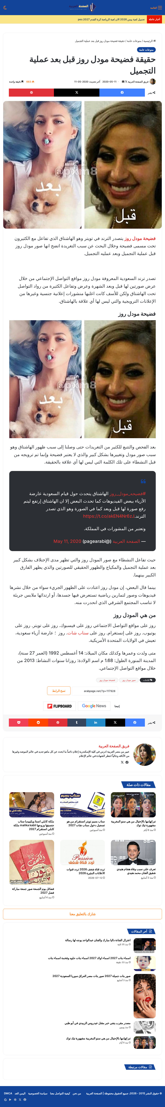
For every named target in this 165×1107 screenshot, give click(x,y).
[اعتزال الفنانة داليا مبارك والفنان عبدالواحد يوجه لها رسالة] (145, 945)
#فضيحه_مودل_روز (128, 493)
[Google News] (94, 706)
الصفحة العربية (126, 541)
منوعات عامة (134, 40)
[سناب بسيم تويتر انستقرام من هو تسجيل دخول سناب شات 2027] (82, 805)
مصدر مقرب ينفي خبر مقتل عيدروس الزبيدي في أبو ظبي (98, 1023)
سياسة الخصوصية (37, 1093)
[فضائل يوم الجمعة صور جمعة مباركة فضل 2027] (31, 862)
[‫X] (122, 762)
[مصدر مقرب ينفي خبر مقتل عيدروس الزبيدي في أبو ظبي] (145, 1027)
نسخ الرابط (58, 690)
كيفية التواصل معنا (60, 1093)
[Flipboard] (59, 706)
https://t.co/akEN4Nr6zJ (108, 516)
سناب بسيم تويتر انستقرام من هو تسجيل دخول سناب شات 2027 (86, 823)
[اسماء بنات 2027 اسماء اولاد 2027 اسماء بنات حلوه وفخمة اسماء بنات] (145, 963)
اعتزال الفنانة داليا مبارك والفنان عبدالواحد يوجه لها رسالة (98, 940)
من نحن (77, 1093)
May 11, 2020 (67, 541)
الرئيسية (148, 40)
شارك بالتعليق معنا (83, 914)
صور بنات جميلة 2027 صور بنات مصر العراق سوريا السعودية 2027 (92, 976)
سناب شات (78, 632)
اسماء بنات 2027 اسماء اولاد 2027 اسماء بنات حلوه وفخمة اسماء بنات (89, 958)
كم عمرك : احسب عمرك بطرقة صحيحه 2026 (119, 19)
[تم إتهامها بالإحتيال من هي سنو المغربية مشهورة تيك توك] (133, 804)
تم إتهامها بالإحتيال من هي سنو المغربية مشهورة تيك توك (98, 1038)
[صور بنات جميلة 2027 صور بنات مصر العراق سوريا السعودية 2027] (145, 996)
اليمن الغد (20, 1093)
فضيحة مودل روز (107, 680)
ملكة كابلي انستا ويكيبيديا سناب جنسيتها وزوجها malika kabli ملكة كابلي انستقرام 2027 (33, 825)
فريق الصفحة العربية (138, 81)
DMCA (8, 1093)
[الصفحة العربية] (82, 7)
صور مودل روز (129, 680)
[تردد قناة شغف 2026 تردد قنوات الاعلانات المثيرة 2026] (82, 852)
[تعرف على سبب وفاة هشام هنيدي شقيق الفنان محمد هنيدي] (133, 852)
